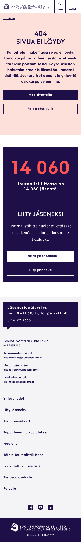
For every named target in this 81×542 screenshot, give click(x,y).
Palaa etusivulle (40, 109)
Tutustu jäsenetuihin (40, 256)
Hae (60, 9)
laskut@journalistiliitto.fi (18, 382)
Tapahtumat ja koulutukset (25, 432)
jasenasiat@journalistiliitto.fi (21, 370)
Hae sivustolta (40, 95)
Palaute (9, 489)
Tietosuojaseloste (17, 477)
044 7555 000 (11, 345)
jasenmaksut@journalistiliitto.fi (22, 358)
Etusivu (9, 18)
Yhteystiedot (13, 399)
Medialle (10, 444)
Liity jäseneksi (40, 270)
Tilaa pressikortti (17, 421)
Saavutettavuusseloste (21, 466)
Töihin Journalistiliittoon (23, 455)
